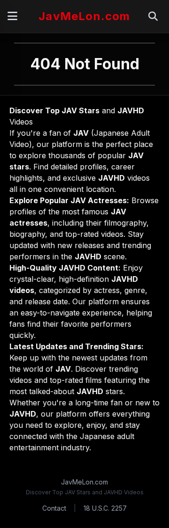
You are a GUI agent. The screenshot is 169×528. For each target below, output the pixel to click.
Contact (54, 508)
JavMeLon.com (84, 16)
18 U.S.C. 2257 (105, 508)
